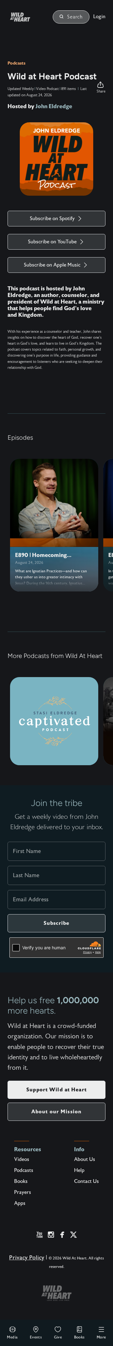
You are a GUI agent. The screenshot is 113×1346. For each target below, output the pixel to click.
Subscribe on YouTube (52, 242)
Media (12, 1337)
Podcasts (16, 63)
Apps (19, 1203)
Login (99, 16)
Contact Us (86, 1181)
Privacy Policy (26, 1257)
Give (58, 1337)
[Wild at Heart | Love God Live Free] (28, 17)
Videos (21, 1159)
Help (79, 1170)
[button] (101, 87)
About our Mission (56, 1112)
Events (36, 1337)
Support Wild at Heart (56, 1090)
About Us (84, 1159)
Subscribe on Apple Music (52, 265)
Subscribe (56, 923)
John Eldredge (53, 106)
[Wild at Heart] (56, 1293)
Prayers (22, 1192)
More (101, 1337)
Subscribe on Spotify (52, 218)
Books (79, 1337)
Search (75, 17)
